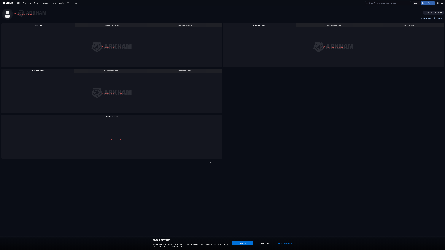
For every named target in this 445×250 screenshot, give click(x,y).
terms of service (245, 162)
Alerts (54, 3)
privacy (255, 162)
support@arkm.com (210, 162)
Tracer (36, 3)
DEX (18, 3)
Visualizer (45, 3)
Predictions (27, 3)
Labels (61, 3)
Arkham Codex (191, 162)
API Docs (200, 162)
